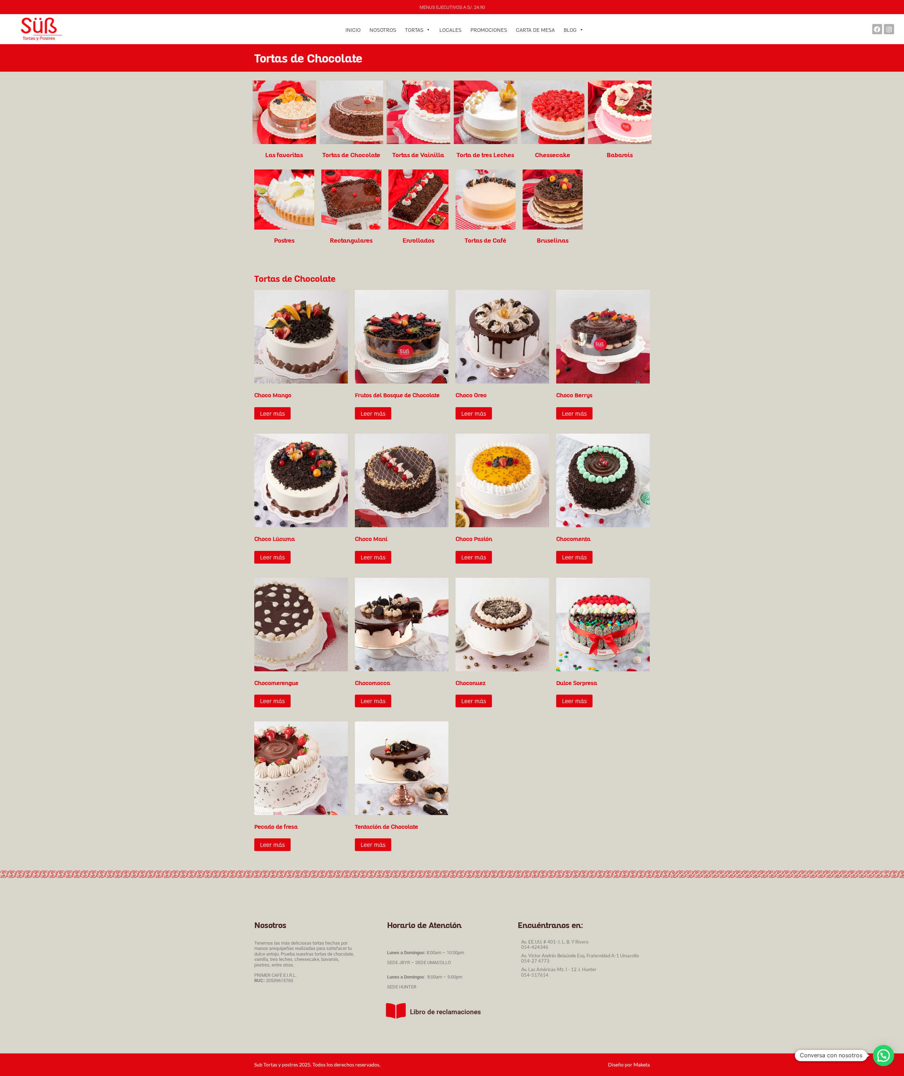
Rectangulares (351, 240)
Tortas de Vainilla (418, 154)
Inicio (353, 29)
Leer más (272, 413)
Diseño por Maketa (629, 1065)
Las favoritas (284, 154)
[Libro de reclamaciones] (396, 1010)
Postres (284, 240)
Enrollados (418, 240)
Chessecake (552, 154)
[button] (883, 1055)
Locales (450, 29)
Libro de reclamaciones (445, 1012)
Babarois (620, 154)
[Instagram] (889, 29)
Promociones (488, 29)
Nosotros (382, 29)
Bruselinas (553, 240)
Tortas (414, 29)
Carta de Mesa (535, 29)
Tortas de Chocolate (351, 154)
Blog (570, 29)
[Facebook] (877, 29)
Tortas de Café (485, 240)
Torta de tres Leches (485, 154)
